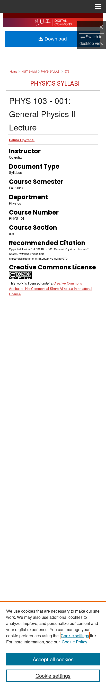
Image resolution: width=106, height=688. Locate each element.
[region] (53, 644)
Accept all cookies (53, 659)
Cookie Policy (74, 642)
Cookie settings (75, 636)
